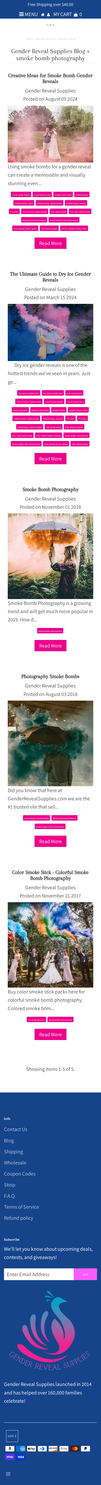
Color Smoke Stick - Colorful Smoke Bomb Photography (50, 875)
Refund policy (18, 1218)
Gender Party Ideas (63, 195)
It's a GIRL (14, 212)
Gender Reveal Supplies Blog (48, 51)
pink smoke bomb (58, 212)
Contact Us (15, 1129)
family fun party (20, 410)
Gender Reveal (81, 195)
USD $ (12, 1436)
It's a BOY (70, 419)
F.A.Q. (10, 1195)
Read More (50, 243)
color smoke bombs (21, 195)
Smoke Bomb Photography (50, 489)
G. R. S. (50, 25)
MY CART (67, 14)
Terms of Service (21, 1206)
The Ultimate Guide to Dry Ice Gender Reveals (50, 277)
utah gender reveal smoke (25, 229)
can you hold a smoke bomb (28, 402)
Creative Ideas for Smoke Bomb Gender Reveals (50, 78)
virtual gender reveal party (74, 229)
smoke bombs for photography (64, 220)
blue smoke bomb (74, 393)
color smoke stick (42, 195)
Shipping (13, 1151)
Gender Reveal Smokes (76, 203)
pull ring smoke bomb (80, 212)
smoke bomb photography (34, 220)
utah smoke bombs (49, 229)
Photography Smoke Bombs (50, 676)
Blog (9, 1140)
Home (29, 38)
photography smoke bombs (34, 212)
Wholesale (15, 1162)
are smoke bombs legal (28, 393)
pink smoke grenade (74, 427)
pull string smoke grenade (48, 436)
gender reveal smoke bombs (49, 203)
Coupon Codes (19, 1173)
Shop (9, 1184)
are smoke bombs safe (53, 393)
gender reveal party (24, 203)
